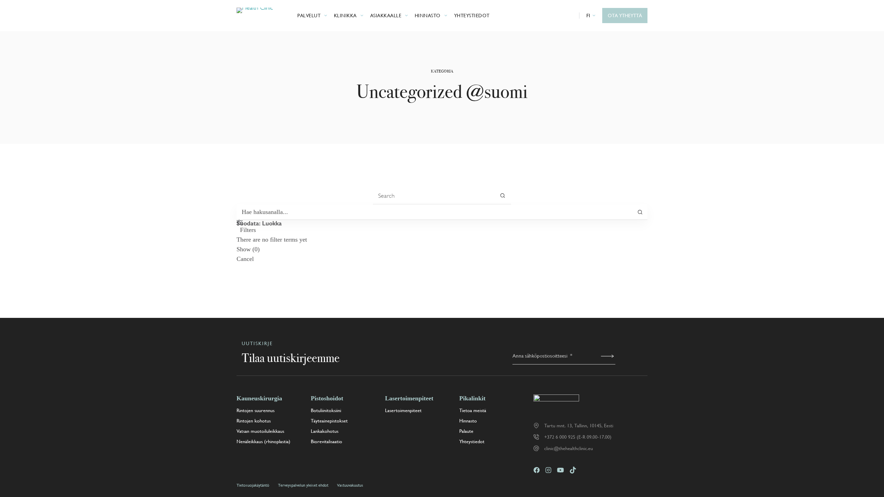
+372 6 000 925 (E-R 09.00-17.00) (578, 437)
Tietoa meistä (472, 410)
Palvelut (308, 15)
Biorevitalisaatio (326, 441)
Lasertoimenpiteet (403, 410)
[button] (591, 15)
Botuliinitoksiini (326, 410)
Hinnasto (428, 15)
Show (248, 249)
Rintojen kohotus (254, 420)
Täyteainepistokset (329, 420)
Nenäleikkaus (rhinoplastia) (263, 441)
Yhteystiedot (472, 15)
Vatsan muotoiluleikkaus (260, 431)
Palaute (466, 431)
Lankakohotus (324, 431)
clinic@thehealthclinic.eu (568, 448)
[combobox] (433, 195)
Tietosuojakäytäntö (253, 485)
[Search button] (502, 195)
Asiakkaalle (386, 15)
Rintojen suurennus (256, 410)
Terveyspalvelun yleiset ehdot (303, 485)
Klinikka (345, 15)
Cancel (245, 258)
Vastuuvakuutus (350, 485)
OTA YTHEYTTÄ (625, 15)
